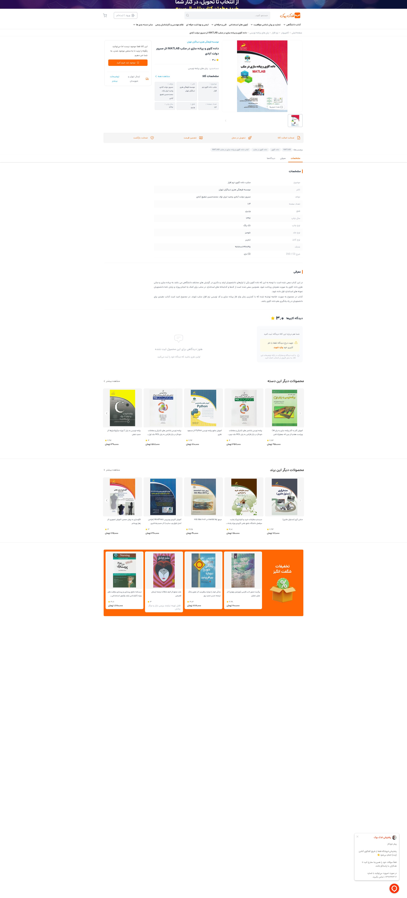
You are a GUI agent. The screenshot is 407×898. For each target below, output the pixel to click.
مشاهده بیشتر (113, 381)
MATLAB (287, 149)
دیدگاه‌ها (271, 158)
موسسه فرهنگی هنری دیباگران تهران (203, 41)
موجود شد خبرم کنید (126, 62)
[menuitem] (292, 24)
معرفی (283, 158)
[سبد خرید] (105, 15)
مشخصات (295, 158)
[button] (107, 413)
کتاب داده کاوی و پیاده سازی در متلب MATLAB (230, 149)
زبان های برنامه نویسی (198, 68)
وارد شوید (278, 347)
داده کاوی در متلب (260, 149)
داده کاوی (275, 149)
